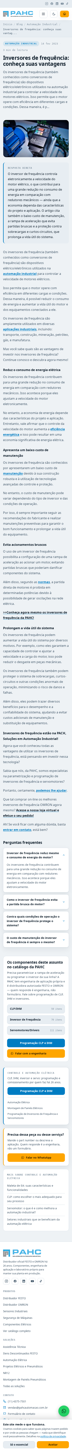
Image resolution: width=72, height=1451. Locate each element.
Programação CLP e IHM (36, 1043)
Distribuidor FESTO (14, 1298)
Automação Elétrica (18, 1102)
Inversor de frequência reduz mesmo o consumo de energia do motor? (33, 855)
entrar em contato (17, 830)
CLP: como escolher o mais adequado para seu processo (34, 1199)
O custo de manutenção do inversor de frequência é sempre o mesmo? (32, 940)
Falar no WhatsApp (38, 1157)
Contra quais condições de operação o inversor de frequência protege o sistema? (33, 920)
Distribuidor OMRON (15, 1304)
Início (7, 24)
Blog (20, 24)
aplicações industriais (19, 329)
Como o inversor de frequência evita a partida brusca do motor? (32, 902)
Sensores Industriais (15, 1311)
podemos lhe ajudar (51, 790)
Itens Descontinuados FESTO (20, 1353)
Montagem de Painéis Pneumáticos (24, 1379)
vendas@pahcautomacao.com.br (28, 1407)
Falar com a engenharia (30, 1053)
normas (44, 582)
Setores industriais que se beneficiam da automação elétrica (33, 1222)
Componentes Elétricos (17, 1324)
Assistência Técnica (14, 1347)
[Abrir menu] (43, 14)
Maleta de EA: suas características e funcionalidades (30, 1188)
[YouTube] (62, 3)
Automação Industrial (42, 24)
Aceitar (53, 1444)
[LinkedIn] (57, 3)
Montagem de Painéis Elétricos (25, 1108)
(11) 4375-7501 (17, 1401)
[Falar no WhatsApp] (63, 1411)
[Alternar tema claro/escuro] (53, 14)
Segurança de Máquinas (17, 1318)
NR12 (6, 1373)
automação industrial (20, 274)
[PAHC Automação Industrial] (18, 14)
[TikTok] (67, 3)
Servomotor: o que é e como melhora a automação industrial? (32, 1210)
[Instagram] (46, 3)
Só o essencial (19, 1444)
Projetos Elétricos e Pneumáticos (23, 1366)
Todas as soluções (14, 1386)
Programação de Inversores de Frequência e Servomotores (32, 1115)
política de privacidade (53, 1436)
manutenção (13, 473)
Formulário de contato (21, 1414)
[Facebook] (51, 3)
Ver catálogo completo (17, 1331)
